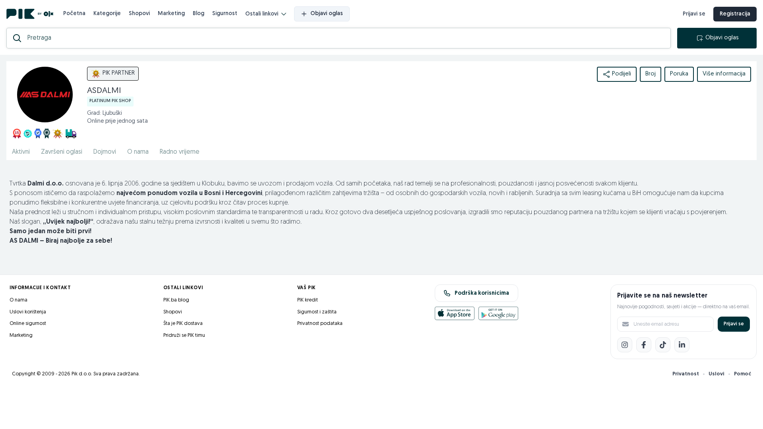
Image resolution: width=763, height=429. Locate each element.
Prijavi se (694, 14)
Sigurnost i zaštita (317, 312)
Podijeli (621, 74)
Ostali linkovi (261, 14)
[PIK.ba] (30, 14)
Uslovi (716, 374)
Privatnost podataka (320, 323)
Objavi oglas (326, 14)
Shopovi (139, 14)
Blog (198, 14)
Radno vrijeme (179, 152)
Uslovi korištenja (28, 312)
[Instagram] (624, 344)
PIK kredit (307, 300)
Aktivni (21, 152)
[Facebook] (643, 344)
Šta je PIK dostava (183, 323)
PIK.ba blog (176, 300)
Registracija (735, 14)
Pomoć (742, 374)
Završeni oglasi (61, 152)
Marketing (171, 14)
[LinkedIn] (681, 344)
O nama (138, 152)
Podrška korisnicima (482, 293)
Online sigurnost (28, 323)
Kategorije (107, 14)
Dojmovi (104, 152)
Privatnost (685, 374)
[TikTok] (662, 344)
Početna (74, 14)
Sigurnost (224, 14)
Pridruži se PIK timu (184, 335)
